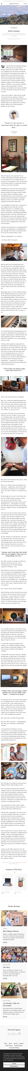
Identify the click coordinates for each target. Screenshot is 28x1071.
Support (21, 1043)
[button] (1, 384)
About (10, 1043)
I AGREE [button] (14, 1063)
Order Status (9, 1045)
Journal (16, 1043)
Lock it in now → (22, 1)
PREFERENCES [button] (14, 1066)
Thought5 (24, 862)
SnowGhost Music (14, 863)
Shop (5, 1043)
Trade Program (18, 1045)
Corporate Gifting (14, 1048)
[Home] (14, 3)
